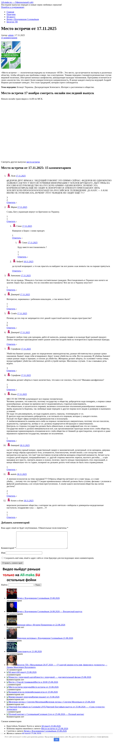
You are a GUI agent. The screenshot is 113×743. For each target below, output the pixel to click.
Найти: (4, 585)
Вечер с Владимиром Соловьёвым (23, 19)
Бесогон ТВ (12, 22)
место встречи (33, 162)
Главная (10, 12)
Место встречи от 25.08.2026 (54, 728)
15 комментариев (9, 38)
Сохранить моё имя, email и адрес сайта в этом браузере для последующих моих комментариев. (49, 558)
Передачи (11, 14)
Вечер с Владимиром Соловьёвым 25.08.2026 (45, 731)
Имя (3, 553)
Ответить (11, 202)
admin (11, 35)
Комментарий (8, 548)
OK (56, 740)
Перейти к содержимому (12, 7)
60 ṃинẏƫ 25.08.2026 (51, 726)
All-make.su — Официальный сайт (17, 2)
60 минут (11, 17)
